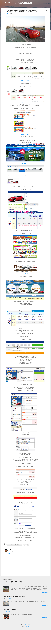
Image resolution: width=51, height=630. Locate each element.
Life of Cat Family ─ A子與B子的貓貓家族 (18, 3)
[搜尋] (49, 3)
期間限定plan (25, 273)
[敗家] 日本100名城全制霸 (9, 609)
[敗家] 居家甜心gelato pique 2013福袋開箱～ (14, 596)
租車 (28, 544)
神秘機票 (22, 52)
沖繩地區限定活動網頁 (25, 134)
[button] (47, 11)
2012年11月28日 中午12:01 (16, 549)
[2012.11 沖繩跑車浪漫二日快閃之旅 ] (14, 544)
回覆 (9, 553)
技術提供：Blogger (26, 624)
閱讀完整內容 (45, 592)
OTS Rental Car (25, 163)
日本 (24, 544)
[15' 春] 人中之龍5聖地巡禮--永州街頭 (12, 582)
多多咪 (9, 549)
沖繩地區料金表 (25, 102)
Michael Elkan (28, 626)
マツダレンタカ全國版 (25, 80)
